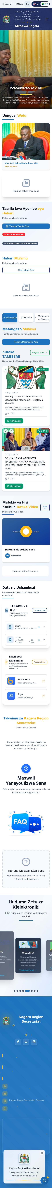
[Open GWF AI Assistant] (44, 1181)
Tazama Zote (39, 610)
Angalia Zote (38, 352)
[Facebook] (18, 1042)
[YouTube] (26, 1042)
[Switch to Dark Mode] (27, 4)
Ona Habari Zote (26, 270)
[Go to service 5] (26, 991)
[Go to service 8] (37, 991)
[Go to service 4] (23, 991)
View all (45, 507)
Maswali (8, 4)
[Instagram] (34, 1042)
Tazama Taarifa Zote (19, 226)
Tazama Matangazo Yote (26, 342)
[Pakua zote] (39, 627)
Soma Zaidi (15, 421)
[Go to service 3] (20, 991)
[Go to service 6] (30, 991)
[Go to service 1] (14, 991)
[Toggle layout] (42, 1154)
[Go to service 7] (35, 991)
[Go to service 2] (17, 991)
